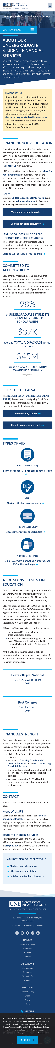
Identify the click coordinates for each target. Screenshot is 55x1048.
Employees (27, 948)
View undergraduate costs (25, 212)
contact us (10, 165)
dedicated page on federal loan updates (26, 117)
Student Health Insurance (23, 866)
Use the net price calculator (26, 223)
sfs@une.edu (12, 845)
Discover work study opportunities (24, 531)
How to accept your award (25, 425)
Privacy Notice (43, 1033)
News (27, 1000)
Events (27, 995)
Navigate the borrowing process (24, 503)
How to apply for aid (26, 413)
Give (27, 1004)
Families (27, 952)
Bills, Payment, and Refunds (24, 871)
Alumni (27, 956)
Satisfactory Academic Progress (27, 876)
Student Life (27, 976)
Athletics (27, 980)
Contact (27, 925)
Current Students (27, 944)
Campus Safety (27, 991)
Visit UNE (29, 1011)
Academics (27, 972)
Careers (39, 925)
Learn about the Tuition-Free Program (22, 253)
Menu (50, 5)
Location (16, 925)
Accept (25, 1040)
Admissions (28, 968)
